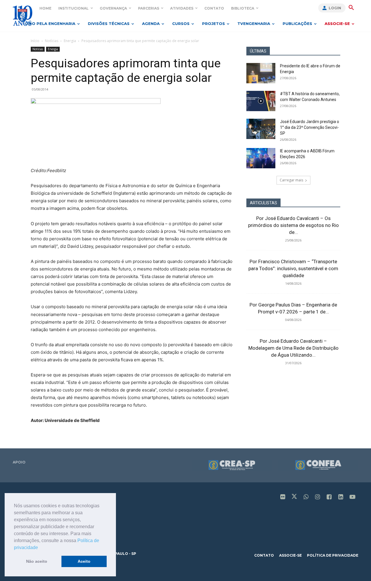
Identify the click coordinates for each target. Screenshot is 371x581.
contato (264, 555)
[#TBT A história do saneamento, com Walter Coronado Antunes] (260, 101)
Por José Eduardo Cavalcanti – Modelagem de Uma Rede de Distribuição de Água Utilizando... (293, 348)
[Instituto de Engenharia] (22, 15)
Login (335, 8)
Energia (70, 40)
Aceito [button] (84, 561)
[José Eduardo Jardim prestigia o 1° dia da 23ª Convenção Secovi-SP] (260, 129)
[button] (40, 548)
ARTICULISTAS (263, 203)
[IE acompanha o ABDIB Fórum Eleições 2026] (260, 158)
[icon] (283, 497)
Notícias (51, 40)
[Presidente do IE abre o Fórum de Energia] (260, 73)
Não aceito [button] (36, 561)
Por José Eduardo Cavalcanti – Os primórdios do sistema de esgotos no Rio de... (293, 225)
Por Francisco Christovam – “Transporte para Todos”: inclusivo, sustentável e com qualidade (293, 268)
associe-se (290, 555)
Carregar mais (291, 180)
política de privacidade (332, 555)
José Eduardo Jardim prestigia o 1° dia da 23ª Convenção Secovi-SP (309, 127)
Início (35, 40)
